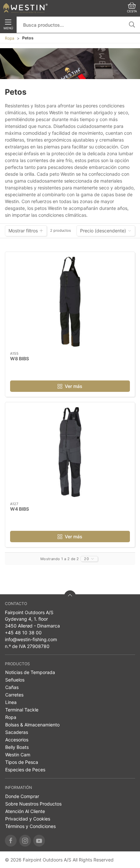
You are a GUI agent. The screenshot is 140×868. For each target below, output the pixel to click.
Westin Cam (17, 754)
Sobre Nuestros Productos (33, 803)
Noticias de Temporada (30, 672)
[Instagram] (25, 841)
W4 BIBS (19, 509)
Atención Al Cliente (25, 811)
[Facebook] (11, 841)
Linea (11, 702)
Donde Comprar (22, 796)
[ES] (25, 8)
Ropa (9, 38)
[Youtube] (39, 841)
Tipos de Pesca (21, 762)
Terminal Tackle (21, 709)
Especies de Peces (25, 769)
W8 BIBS (19, 358)
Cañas (12, 687)
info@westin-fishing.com (31, 639)
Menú (8, 28)
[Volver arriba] (70, 596)
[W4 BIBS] (70, 452)
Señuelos (14, 679)
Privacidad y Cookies (27, 818)
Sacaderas (16, 732)
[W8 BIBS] (70, 302)
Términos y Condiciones (30, 826)
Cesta (132, 11)
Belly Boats (17, 747)
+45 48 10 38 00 (23, 632)
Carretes (14, 694)
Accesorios (16, 739)
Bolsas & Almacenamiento (32, 724)
